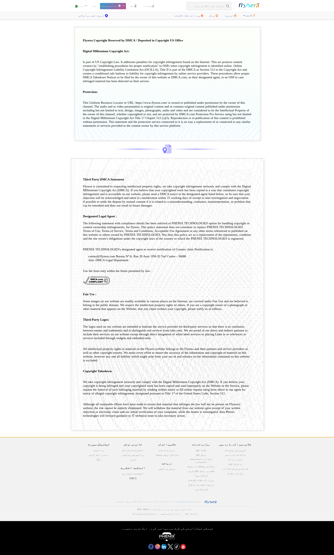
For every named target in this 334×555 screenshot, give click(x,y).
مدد (94, 6)
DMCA (133, 478)
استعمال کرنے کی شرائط (144, 514)
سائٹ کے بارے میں (235, 455)
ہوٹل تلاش (201, 455)
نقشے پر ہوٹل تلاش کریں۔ (201, 471)
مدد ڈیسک (99, 450)
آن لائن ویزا (201, 475)
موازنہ (147, 6)
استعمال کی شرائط (132, 450)
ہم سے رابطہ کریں (99, 455)
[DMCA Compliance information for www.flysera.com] (96, 283)
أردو (81, 6)
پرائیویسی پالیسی (133, 455)
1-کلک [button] (248, 15)
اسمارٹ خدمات (110, 6)
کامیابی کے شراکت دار (235, 468)
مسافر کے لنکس (167, 469)
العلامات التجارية (133, 474)
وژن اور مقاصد (235, 473)
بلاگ (99, 459)
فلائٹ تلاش (201, 450)
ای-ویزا (229, 15)
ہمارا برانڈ (235, 459)
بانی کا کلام (235, 464)
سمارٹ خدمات (185, 501)
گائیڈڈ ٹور (201, 489)
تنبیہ (132, 459)
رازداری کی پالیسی (170, 514)
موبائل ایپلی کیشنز (167, 455)
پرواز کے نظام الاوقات (187, 15)
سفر (132, 6)
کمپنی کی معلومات (235, 450)
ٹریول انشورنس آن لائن (91, 15)
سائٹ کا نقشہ (191, 514)
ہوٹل (212, 15)
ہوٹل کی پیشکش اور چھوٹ (201, 466)
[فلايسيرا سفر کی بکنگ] (249, 6)
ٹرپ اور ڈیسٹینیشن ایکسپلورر (201, 460)
